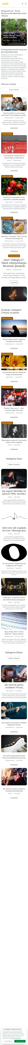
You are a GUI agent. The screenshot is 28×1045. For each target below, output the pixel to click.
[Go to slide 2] (23, 43)
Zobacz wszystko (14, 89)
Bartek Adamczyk (9, 117)
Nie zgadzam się (8, 1041)
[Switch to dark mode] (22, 3)
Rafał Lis (9, 160)
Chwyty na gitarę (9, 32)
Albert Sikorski (6, 40)
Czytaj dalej (14, 282)
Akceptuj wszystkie (20, 1041)
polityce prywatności (16, 1038)
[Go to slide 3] (24, 43)
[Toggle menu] (25, 3)
